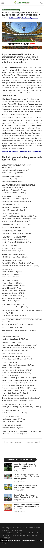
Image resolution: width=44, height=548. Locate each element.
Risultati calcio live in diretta (10, 10)
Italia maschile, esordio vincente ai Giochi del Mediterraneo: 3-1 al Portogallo (26, 506)
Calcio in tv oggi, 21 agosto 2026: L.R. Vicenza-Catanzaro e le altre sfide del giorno (26, 477)
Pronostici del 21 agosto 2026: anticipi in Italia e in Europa (25, 486)
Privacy (32, 540)
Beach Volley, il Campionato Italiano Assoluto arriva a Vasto (26, 496)
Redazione (25, 540)
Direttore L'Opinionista (30, 18)
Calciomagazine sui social (11, 540)
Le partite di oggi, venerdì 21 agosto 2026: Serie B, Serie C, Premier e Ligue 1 (25, 466)
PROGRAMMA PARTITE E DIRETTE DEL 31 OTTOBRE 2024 (22, 152)
